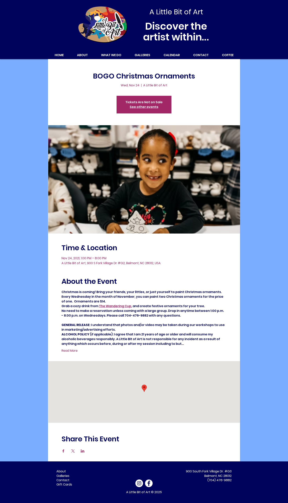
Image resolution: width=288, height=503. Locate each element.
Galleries (62, 476)
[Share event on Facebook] (63, 451)
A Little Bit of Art (138, 492)
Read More (70, 351)
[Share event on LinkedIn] (82, 451)
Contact (62, 480)
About (61, 471)
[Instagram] (139, 483)
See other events (144, 107)
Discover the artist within (176, 31)
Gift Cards (64, 484)
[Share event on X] (73, 451)
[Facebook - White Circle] (149, 483)
